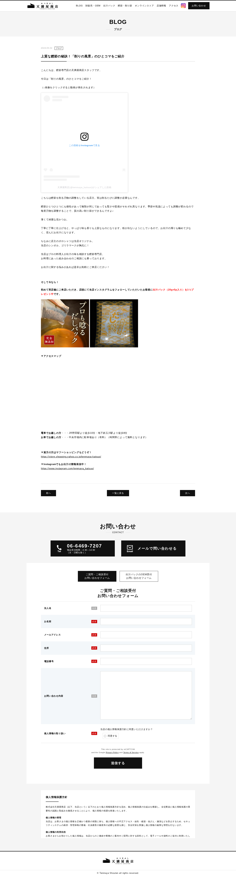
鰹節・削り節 (125, 5)
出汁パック (109, 5)
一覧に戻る (118, 493)
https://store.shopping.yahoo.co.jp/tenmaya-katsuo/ (71, 456)
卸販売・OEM (93, 5)
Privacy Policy (112, 752)
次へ (187, 493)
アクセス (173, 5)
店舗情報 (161, 5)
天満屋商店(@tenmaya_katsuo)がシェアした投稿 (84, 187)
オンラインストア (144, 5)
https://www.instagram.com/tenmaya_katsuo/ (67, 468)
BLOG (79, 5)
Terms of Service (131, 752)
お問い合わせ (199, 5)
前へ (48, 493)
